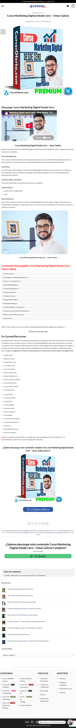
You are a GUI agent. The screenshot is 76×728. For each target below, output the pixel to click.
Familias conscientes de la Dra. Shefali (20, 589)
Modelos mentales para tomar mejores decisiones (24, 608)
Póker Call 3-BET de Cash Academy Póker (21, 602)
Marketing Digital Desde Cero (61, 532)
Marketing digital (38, 12)
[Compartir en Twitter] (36, 523)
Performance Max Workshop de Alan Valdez (22, 615)
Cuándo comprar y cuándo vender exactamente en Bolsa (26, 621)
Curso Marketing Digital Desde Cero (46, 530)
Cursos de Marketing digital (21, 532)
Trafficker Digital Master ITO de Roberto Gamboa (24, 628)
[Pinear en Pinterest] (43, 523)
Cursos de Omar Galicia (36, 532)
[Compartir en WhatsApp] (29, 523)
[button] (2, 6)
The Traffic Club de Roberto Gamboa (20, 595)
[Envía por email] (39, 523)
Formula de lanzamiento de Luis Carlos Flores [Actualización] (27, 641)
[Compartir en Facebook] (32, 523)
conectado (22, 575)
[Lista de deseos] (68, 6)
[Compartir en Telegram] (47, 523)
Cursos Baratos (45, 21)
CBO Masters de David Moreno (18, 634)
